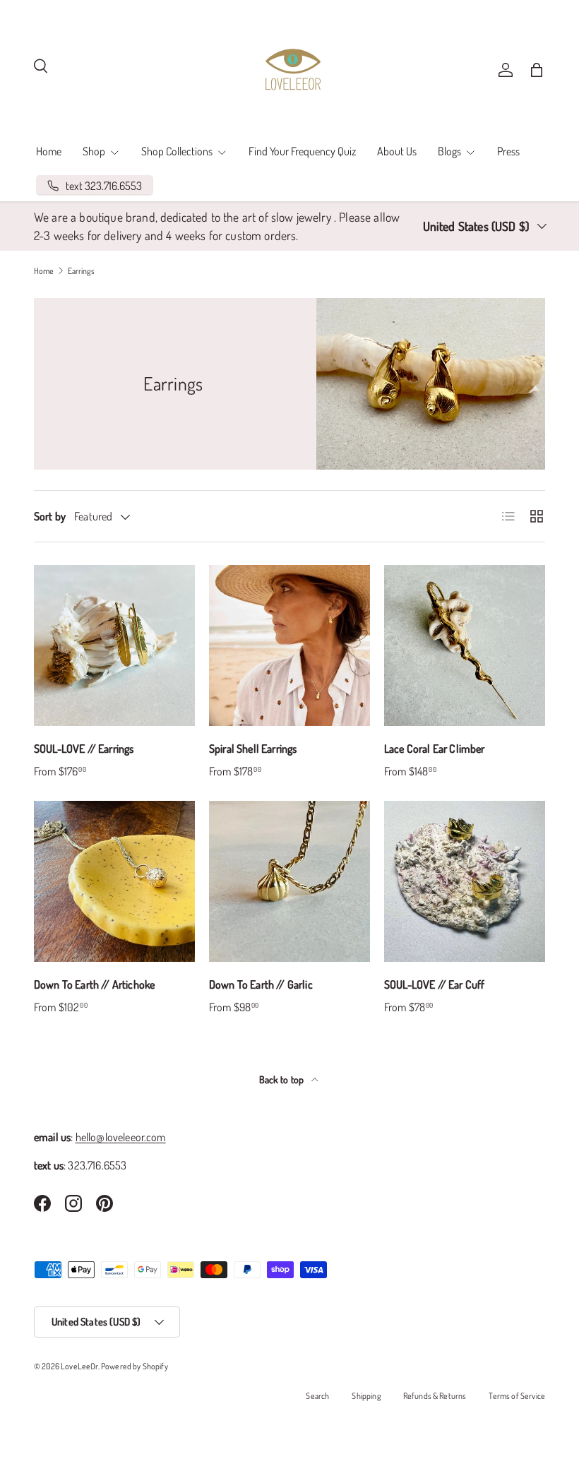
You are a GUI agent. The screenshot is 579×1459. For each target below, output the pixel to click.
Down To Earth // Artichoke (94, 984)
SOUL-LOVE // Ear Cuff (434, 984)
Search (317, 1395)
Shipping (366, 1395)
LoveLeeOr (79, 1366)
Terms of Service (517, 1395)
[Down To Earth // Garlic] (289, 881)
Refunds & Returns (435, 1395)
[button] (536, 69)
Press (508, 151)
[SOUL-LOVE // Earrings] (114, 645)
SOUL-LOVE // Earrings (83, 749)
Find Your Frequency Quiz (302, 151)
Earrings (81, 271)
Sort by (50, 516)
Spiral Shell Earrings (253, 749)
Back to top (282, 1079)
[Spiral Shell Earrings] (289, 645)
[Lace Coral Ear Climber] (464, 645)
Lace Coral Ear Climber (434, 749)
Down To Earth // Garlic (261, 984)
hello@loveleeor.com (121, 1137)
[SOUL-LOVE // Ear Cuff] (464, 881)
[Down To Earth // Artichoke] (114, 881)
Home (48, 151)
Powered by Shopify (134, 1366)
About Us (397, 151)
